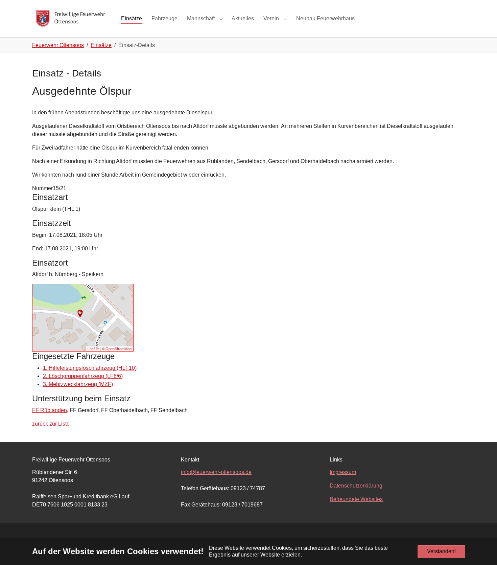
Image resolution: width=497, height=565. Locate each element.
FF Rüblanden (49, 410)
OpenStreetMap (118, 348)
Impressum (343, 472)
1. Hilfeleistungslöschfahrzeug (90, 368)
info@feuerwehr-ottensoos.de (216, 472)
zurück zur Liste (51, 424)
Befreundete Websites (356, 499)
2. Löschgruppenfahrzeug (83, 376)
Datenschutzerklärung (356, 486)
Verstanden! (441, 551)
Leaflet (93, 348)
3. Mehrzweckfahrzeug (78, 384)
